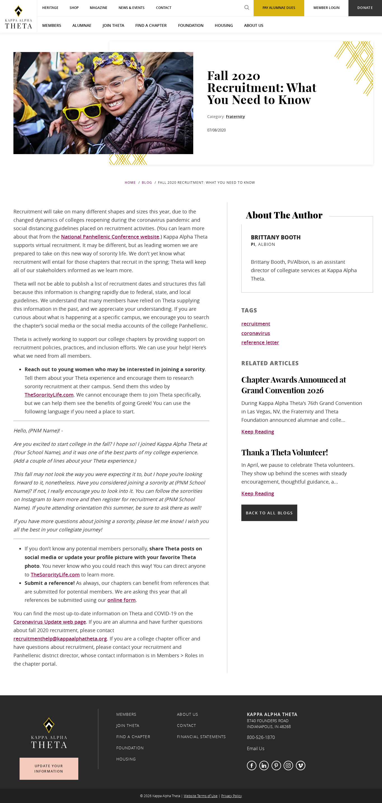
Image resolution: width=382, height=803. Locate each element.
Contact (186, 725)
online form (121, 600)
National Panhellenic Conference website (110, 236)
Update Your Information (48, 769)
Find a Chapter (151, 25)
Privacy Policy (231, 795)
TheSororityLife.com (49, 394)
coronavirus (255, 333)
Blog (147, 182)
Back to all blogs (269, 512)
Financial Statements (201, 736)
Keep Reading (257, 432)
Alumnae (81, 25)
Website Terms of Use (201, 795)
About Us (253, 25)
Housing (224, 25)
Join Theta (113, 25)
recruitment (255, 324)
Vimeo (300, 765)
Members (51, 25)
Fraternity (235, 116)
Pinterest (276, 765)
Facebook (251, 765)
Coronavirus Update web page (49, 621)
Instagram (288, 765)
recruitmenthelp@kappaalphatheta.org (60, 638)
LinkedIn (264, 765)
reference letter (260, 342)
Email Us (255, 748)
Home (130, 182)
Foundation (191, 25)
